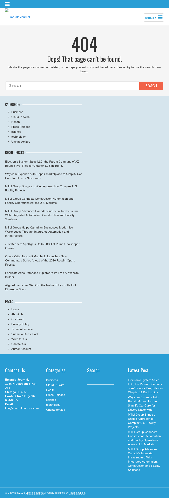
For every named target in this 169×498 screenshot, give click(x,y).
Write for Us (19, 339)
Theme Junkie (77, 492)
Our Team (17, 319)
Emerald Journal (35, 492)
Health (15, 121)
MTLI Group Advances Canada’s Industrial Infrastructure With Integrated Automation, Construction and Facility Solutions (42, 215)
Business (17, 112)
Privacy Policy (20, 324)
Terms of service (22, 329)
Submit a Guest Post (24, 334)
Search (151, 85)
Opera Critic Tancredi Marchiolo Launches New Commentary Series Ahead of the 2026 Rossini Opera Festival (40, 260)
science (16, 131)
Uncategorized (20, 141)
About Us (17, 314)
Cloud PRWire (20, 116)
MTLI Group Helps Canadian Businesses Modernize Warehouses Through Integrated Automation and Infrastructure (39, 231)
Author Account (21, 348)
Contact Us (18, 344)
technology (18, 136)
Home (15, 309)
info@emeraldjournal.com (22, 408)
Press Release (20, 126)
